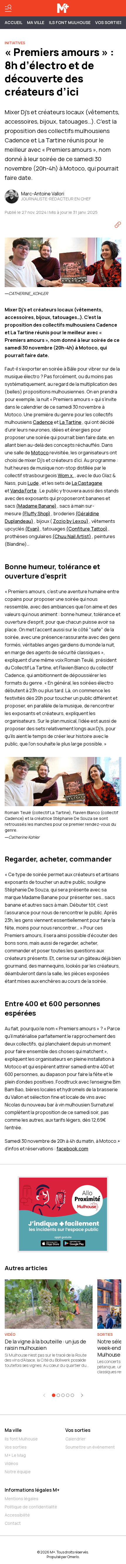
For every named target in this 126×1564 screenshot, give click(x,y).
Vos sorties (108, 22)
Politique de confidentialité (31, 1507)
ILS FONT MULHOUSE (70, 22)
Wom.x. (66, 475)
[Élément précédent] (44, 1395)
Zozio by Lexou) (70, 521)
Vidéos (11, 1463)
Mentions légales (21, 1498)
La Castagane (87, 483)
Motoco (40, 452)
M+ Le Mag (15, 1455)
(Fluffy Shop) (36, 513)
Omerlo (73, 1556)
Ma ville (13, 1430)
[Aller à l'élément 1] (53, 1395)
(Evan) (32, 529)
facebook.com (72, 1148)
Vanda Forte (23, 490)
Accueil (13, 22)
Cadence (43, 422)
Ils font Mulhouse (21, 1439)
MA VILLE (35, 22)
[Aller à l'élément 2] (58, 1395)
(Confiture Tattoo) (87, 529)
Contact (13, 1523)
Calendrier (75, 1439)
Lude (33, 483)
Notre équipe (18, 1471)
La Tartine (70, 422)
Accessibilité (17, 1515)
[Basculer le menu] (8, 8)
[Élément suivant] (82, 1395)
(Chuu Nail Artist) (71, 536)
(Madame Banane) (36, 506)
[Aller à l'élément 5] (72, 1395)
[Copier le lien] (117, 224)
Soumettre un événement (90, 1447)
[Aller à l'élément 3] (63, 1395)
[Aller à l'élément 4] (68, 1395)
